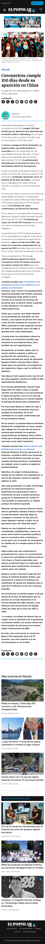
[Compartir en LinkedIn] (31, 102)
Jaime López (5, 871)
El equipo (38, 928)
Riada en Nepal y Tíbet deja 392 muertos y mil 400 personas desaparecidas (18, 706)
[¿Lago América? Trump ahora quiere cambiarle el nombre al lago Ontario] (22, 729)
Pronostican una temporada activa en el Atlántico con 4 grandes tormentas (20, 285)
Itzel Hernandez (6, 713)
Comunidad (16, 836)
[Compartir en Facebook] (3, 102)
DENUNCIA (38, 3)
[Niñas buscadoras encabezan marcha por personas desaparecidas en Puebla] (22, 852)
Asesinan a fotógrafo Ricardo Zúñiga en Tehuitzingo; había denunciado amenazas (21, 903)
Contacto (17, 931)
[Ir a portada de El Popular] (22, 10)
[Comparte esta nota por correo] (22, 102)
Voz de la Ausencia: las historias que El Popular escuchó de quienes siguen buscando (22, 829)
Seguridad (15, 910)
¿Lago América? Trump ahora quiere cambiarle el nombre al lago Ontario (20, 743)
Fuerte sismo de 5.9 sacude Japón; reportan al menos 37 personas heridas (22, 778)
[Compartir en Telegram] (17, 102)
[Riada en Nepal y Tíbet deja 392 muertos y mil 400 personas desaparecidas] (22, 690)
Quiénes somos (12, 928)
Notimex (16, 114)
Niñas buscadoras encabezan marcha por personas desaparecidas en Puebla (22, 866)
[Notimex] (5, 115)
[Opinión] (22, 22)
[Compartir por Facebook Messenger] (26, 102)
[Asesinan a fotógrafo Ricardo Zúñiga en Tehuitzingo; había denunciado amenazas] (22, 887)
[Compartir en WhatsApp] (12, 102)
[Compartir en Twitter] (8, 102)
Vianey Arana (5, 836)
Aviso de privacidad (29, 931)
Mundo (5, 69)
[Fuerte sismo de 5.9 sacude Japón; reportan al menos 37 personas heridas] (22, 764)
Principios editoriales (26, 928)
